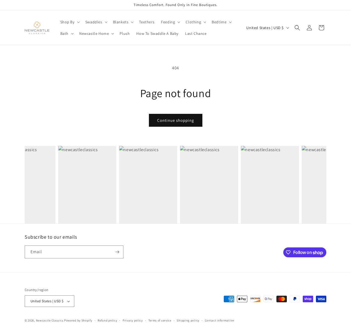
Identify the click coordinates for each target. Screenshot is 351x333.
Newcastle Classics (50, 320)
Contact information (219, 320)
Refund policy (107, 320)
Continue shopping (175, 120)
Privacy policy (133, 320)
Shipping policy (188, 320)
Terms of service (159, 320)
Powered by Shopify (78, 320)
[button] (69, 22)
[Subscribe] (117, 251)
